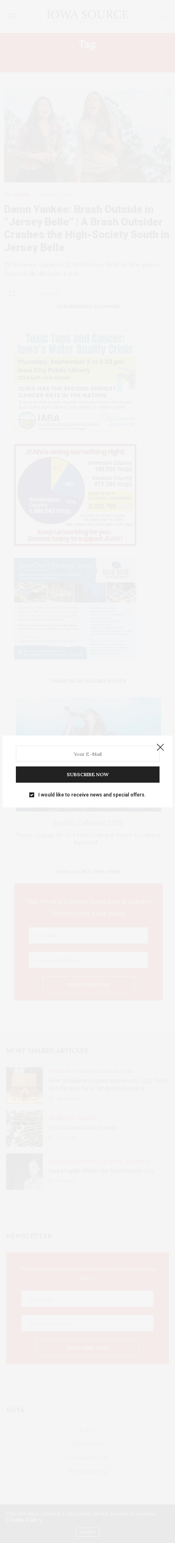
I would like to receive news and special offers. (92, 794)
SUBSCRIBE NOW (88, 774)
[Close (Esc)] (160, 748)
